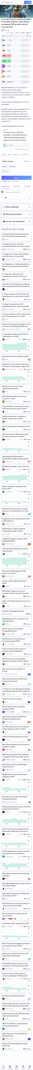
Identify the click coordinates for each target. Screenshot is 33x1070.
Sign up (28, 2)
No (26, 40)
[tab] (5, 186)
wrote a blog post (21, 87)
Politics (4, 166)
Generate (26, 161)
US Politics (12, 166)
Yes (23, 40)
